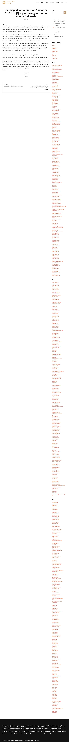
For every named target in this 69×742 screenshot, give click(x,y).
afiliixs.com (54, 382)
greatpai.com (54, 375)
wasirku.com (54, 639)
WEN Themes (37, 740)
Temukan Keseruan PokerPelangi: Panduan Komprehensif (58, 36)
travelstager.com (55, 615)
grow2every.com (55, 416)
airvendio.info (54, 646)
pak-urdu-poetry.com (56, 151)
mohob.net (54, 107)
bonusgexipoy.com (55, 238)
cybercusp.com (55, 488)
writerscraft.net (55, 580)
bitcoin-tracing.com (55, 482)
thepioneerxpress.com (56, 520)
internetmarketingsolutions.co (57, 154)
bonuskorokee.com (55, 237)
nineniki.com (54, 554)
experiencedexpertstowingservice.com (59, 206)
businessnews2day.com (56, 199)
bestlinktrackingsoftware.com (57, 231)
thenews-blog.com (55, 454)
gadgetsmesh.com (55, 138)
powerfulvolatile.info (56, 670)
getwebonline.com (55, 592)
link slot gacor (29, 733)
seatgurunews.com (55, 347)
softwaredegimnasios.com (57, 460)
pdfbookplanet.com (55, 159)
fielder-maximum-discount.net (57, 598)
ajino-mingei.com (55, 327)
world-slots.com (55, 87)
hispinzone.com (55, 547)
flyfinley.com (54, 93)
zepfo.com (54, 450)
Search (53, 10)
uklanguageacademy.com (57, 69)
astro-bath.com (55, 360)
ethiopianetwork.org (55, 137)
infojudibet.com (55, 80)
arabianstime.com (55, 388)
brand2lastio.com (55, 585)
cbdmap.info (54, 82)
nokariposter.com (55, 568)
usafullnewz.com (55, 282)
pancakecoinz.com (55, 92)
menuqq (4, 725)
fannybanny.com (55, 248)
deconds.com (54, 491)
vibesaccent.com (55, 293)
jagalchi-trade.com (55, 317)
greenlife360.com (55, 515)
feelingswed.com (55, 409)
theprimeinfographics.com (57, 214)
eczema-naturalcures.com (57, 358)
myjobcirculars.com (55, 539)
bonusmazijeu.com (55, 234)
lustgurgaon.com (55, 100)
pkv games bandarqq (15, 725)
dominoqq (54, 45)
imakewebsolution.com (56, 89)
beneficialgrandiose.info (56, 664)
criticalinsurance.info (56, 567)
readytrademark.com (56, 464)
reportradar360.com (55, 619)
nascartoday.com (55, 439)
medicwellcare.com (55, 196)
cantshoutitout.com (55, 516)
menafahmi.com (55, 436)
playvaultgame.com (55, 268)
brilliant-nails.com (55, 626)
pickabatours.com (55, 75)
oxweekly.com (54, 609)
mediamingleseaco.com (56, 635)
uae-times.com (55, 502)
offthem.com (54, 508)
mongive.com (54, 561)
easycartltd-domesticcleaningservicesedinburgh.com (59, 494)
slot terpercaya (59, 725)
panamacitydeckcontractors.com (58, 611)
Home (37, 2)
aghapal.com (54, 361)
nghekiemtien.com (55, 637)
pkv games (26, 76)
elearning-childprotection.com (57, 581)
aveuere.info (54, 120)
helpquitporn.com (55, 420)
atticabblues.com (55, 389)
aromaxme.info (55, 657)
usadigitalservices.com (56, 587)
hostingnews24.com (56, 423)
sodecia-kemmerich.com (56, 219)
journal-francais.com (56, 630)
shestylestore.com (55, 274)
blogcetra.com (54, 152)
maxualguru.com (55, 113)
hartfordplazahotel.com (56, 701)
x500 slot (24, 726)
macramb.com (54, 606)
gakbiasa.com (54, 705)
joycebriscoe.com (55, 299)
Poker (57, 2)
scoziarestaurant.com (56, 467)
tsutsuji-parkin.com (55, 367)
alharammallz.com (55, 384)
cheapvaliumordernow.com (57, 216)
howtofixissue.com (55, 522)
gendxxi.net (54, 186)
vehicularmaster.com (56, 292)
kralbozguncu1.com (55, 430)
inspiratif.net (54, 505)
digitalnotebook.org (55, 111)
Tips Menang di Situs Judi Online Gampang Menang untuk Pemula (18, 740)
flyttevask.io (54, 698)
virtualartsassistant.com (56, 213)
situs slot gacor (55, 47)
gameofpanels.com (55, 571)
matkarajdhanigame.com (56, 85)
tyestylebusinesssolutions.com (57, 227)
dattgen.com (54, 396)
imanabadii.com (55, 709)
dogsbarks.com (55, 399)
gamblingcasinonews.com (57, 529)
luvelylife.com (54, 605)
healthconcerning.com (56, 124)
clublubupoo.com (55, 233)
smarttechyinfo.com (55, 110)
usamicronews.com (55, 258)
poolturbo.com (54, 642)
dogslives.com (54, 158)
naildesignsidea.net (55, 374)
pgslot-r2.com (54, 446)
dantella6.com (54, 544)
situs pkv (12, 729)
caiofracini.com (55, 147)
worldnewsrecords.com (56, 200)
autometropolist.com (56, 391)
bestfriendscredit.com (56, 355)
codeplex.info (54, 350)
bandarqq (4, 729)
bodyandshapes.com (56, 484)
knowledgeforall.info (56, 584)
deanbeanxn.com (55, 83)
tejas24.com (54, 640)
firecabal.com (54, 410)
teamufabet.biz (55, 523)
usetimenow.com (55, 574)
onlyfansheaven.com (56, 594)
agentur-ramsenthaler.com (57, 182)
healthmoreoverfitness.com (57, 540)
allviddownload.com (56, 526)
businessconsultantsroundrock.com (58, 485)
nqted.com (54, 440)
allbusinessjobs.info (55, 72)
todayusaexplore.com (56, 286)
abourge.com (54, 381)
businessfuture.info (55, 79)
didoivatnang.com (55, 398)
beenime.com (54, 217)
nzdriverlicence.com (56, 441)
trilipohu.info (54, 711)
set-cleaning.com (55, 470)
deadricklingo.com (55, 178)
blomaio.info (54, 666)
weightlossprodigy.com (56, 109)
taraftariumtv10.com (55, 622)
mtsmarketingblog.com (56, 636)
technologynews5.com (56, 451)
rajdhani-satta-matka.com (56, 578)
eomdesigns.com (55, 183)
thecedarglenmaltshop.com (57, 65)
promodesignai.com (55, 471)
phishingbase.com (55, 262)
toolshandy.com (55, 613)
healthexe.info (54, 647)
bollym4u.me (54, 694)
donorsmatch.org (55, 681)
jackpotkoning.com (55, 251)
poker (53, 54)
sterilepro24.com (55, 202)
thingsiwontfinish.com (56, 275)
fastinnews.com (55, 247)
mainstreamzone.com (56, 131)
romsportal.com (55, 271)
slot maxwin (11, 726)
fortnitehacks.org (55, 677)
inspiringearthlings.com (56, 427)
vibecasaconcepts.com (56, 190)
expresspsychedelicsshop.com (57, 406)
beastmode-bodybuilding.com (57, 76)
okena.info (54, 351)
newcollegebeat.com (56, 310)
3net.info (53, 348)
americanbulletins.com (56, 385)
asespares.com (55, 386)
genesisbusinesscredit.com (57, 601)
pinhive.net (54, 691)
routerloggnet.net (55, 543)
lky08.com (54, 595)
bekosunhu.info (55, 663)
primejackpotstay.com (56, 265)
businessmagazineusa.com (57, 195)
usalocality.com (55, 288)
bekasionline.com (55, 512)
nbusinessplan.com (55, 513)
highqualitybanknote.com (56, 422)
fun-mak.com (54, 220)
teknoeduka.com (55, 453)
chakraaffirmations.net (56, 97)
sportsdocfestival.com (56, 272)
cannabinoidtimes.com (56, 121)
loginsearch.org (55, 678)
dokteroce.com (55, 629)
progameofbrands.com (56, 532)
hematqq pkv (10, 731)
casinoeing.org (55, 684)
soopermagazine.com (56, 461)
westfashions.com (55, 612)
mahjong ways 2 (23, 733)
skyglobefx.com (55, 179)
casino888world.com (56, 221)
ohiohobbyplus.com (55, 324)
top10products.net (55, 73)
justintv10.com (54, 632)
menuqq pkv (62, 729)
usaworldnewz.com (55, 285)
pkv (53, 52)
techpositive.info (55, 148)
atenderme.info (55, 660)
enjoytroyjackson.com (56, 402)
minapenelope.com (55, 320)
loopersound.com (55, 319)
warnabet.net (54, 692)
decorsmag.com (55, 527)
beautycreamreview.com (56, 392)
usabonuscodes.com (56, 457)
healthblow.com (55, 575)
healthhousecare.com (56, 417)
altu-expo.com (54, 362)
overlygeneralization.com (56, 135)
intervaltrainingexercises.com (57, 226)
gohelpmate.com (55, 577)
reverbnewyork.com (55, 312)
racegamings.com (55, 264)
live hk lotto (54, 48)
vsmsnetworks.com (55, 506)
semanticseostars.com (56, 130)
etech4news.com (55, 405)
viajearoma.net (55, 365)
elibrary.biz (54, 357)
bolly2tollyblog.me (55, 695)
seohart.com (54, 468)
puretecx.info (54, 649)
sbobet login (30, 729)
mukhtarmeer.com (55, 437)
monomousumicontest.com (57, 176)
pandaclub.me (54, 697)
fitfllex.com (54, 599)
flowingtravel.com (55, 553)
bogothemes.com (55, 326)
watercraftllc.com (55, 379)
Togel (62, 2)
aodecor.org (54, 680)
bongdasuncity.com (55, 114)
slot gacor (54, 725)
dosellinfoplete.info (55, 667)
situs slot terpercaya (30, 726)
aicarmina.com (55, 300)
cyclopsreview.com (55, 395)
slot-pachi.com (55, 116)
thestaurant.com (55, 230)
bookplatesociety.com (56, 337)
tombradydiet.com (55, 333)
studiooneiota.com (55, 168)
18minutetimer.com (55, 128)
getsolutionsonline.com (56, 564)
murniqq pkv (5, 731)
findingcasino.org (55, 169)
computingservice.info (56, 145)
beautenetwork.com (55, 481)
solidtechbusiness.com (56, 203)
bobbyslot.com (55, 103)
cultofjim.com (54, 306)
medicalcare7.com (55, 557)
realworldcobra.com (55, 171)
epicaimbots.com (55, 403)
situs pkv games (55, 51)
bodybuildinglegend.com (56, 625)
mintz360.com (54, 106)
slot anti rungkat (18, 726)
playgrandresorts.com (56, 269)
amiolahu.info (54, 653)
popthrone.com (55, 86)
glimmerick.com (55, 307)
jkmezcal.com (54, 224)
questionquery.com (55, 623)
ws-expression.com (55, 447)
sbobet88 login (42, 729)
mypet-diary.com (55, 608)
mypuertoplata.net (55, 519)
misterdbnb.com (55, 223)
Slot (47, 2)
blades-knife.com (55, 165)
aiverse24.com (55, 477)
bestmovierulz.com (55, 316)
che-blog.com (54, 90)
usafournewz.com (55, 289)
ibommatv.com (54, 509)
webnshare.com (55, 134)
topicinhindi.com (55, 68)
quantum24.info (55, 192)
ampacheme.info (55, 654)
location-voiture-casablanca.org (58, 209)
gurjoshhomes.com (55, 331)
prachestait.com (55, 643)
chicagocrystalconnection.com (57, 708)
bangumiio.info (55, 661)
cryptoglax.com (55, 323)
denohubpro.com (55, 164)
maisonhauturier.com (56, 433)
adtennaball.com (55, 558)
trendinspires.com (55, 616)
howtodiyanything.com (56, 426)
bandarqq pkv (17, 728)
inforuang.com (54, 602)
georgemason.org (55, 66)
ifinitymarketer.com (55, 250)
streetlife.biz (54, 687)
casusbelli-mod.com (56, 336)
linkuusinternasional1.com (57, 341)
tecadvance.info (55, 650)
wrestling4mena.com (56, 582)
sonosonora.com (55, 340)
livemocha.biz (54, 685)
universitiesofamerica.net (56, 530)
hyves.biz (54, 688)
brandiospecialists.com (56, 556)
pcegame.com (54, 444)
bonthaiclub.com (55, 334)
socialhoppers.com (55, 588)
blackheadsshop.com (56, 207)
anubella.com (54, 478)
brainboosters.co (55, 296)
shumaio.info (54, 673)
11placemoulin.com (55, 104)
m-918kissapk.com (55, 702)
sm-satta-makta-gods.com (57, 458)
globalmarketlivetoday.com (57, 413)
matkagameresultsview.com (57, 563)
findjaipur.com (54, 305)
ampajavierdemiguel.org (56, 295)
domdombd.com (55, 243)
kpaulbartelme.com (55, 210)
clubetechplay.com (55, 241)
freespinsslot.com (55, 117)
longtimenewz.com (55, 254)
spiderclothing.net (55, 344)
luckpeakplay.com (55, 257)
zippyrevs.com (54, 536)
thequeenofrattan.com (56, 162)
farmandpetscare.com (56, 144)
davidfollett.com (55, 309)
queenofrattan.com (55, 161)
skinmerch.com (55, 313)
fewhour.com (54, 127)
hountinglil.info (55, 96)
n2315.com (54, 591)
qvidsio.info (54, 671)
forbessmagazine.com (56, 412)
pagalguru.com (55, 443)
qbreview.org (54, 533)
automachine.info (55, 172)
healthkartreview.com (56, 419)
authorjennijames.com (56, 364)
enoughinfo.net (55, 690)
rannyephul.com (55, 618)
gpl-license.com (55, 415)
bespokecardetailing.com (56, 354)
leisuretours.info (55, 141)
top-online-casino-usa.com (57, 550)
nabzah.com (54, 560)
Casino (42, 2)
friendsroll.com (55, 343)
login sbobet (48, 729)
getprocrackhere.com (56, 245)
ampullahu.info (55, 656)
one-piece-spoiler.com (56, 166)
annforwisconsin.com (56, 303)
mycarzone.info (55, 189)
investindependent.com (56, 429)
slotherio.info (54, 674)
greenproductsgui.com (56, 123)
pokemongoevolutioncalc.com (57, 261)
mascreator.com (55, 434)
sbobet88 (4, 726)
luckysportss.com (55, 255)
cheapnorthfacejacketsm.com (57, 330)
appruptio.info (54, 712)
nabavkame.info (55, 704)
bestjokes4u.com (55, 99)
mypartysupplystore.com (56, 302)
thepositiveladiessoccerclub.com (58, 371)
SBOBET (52, 2)
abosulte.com (54, 475)
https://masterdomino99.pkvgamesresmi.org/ (42, 733)
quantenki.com (55, 193)
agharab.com (54, 368)
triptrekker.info (54, 185)
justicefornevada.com (56, 140)
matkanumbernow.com (56, 537)
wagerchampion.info (56, 175)
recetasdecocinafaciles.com (57, 372)
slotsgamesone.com (56, 546)
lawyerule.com (55, 633)
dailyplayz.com (55, 244)
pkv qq (57, 728)
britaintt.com (54, 489)
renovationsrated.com (56, 465)
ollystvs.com (54, 155)
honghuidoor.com (55, 551)
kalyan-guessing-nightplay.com (57, 570)
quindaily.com (54, 474)
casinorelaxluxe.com (56, 240)
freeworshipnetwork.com (56, 378)
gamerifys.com (55, 503)
